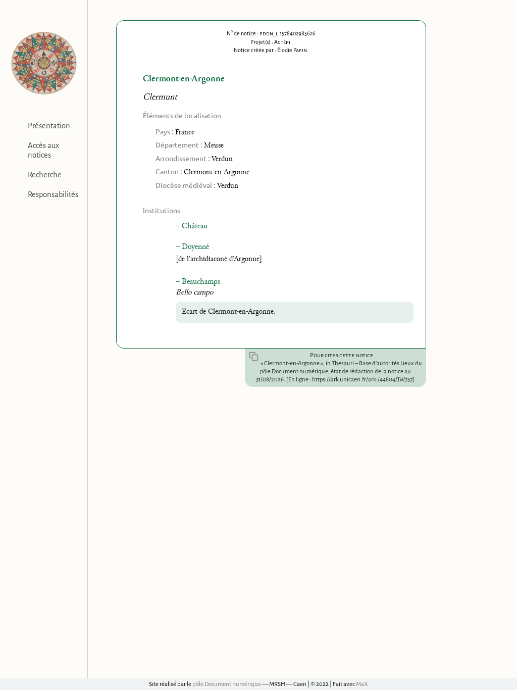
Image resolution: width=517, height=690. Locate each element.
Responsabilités (53, 194)
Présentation (49, 126)
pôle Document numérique (226, 684)
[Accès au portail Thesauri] (43, 63)
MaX (362, 684)
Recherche (45, 175)
